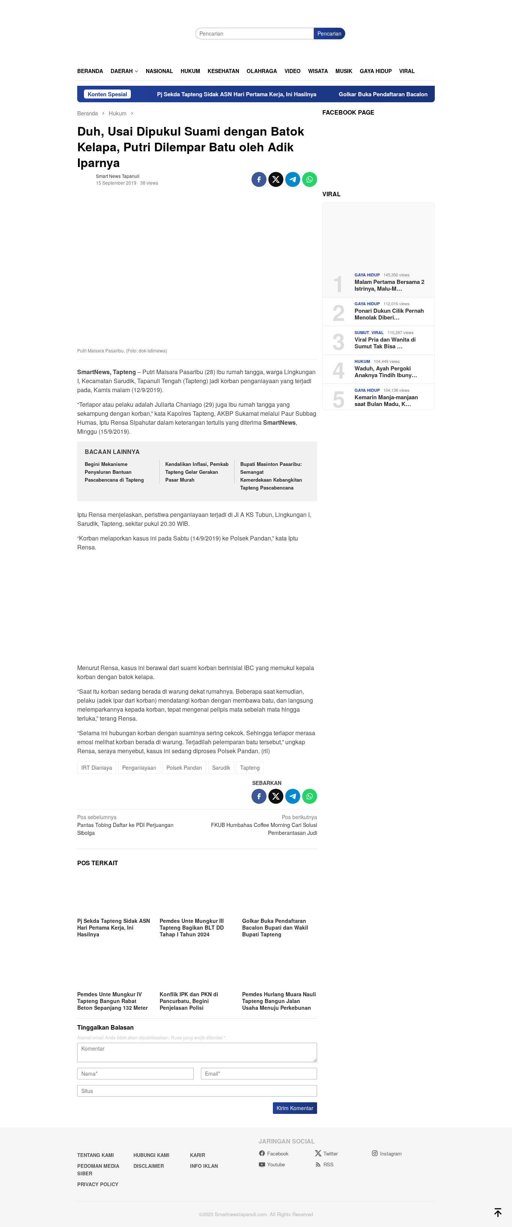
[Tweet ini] (275, 179)
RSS (328, 1164)
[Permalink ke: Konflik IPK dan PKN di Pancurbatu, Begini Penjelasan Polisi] (197, 968)
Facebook (278, 1153)
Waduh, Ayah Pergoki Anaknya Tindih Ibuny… (386, 371)
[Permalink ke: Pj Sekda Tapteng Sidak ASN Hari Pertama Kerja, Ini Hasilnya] (114, 894)
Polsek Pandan (184, 767)
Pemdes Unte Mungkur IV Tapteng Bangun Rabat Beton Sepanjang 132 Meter (112, 1000)
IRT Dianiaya (96, 767)
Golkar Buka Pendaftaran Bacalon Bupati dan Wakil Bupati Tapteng (406, 94)
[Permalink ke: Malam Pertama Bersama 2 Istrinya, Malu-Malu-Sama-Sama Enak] (378, 234)
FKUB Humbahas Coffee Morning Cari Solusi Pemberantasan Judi (264, 824)
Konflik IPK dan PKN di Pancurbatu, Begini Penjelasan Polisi (189, 1000)
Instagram (391, 1153)
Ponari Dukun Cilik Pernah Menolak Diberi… (389, 313)
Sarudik (221, 767)
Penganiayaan (139, 767)
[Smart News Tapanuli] (133, 32)
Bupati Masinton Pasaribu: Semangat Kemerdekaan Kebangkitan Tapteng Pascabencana (271, 475)
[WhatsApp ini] (309, 179)
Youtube (276, 1164)
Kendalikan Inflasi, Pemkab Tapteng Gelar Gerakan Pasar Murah (197, 471)
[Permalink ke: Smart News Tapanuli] (84, 178)
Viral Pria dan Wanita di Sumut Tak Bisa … (385, 342)
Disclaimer (148, 1165)
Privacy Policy (97, 1184)
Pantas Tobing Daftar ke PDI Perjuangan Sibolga (125, 824)
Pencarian (329, 33)
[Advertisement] (197, 609)
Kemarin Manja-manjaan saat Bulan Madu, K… (386, 400)
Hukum (362, 361)
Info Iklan (204, 1165)
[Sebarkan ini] (259, 179)
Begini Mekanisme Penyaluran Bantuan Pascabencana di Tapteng (114, 471)
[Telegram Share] (292, 179)
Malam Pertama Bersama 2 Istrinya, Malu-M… (389, 284)
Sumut (362, 332)
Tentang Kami (95, 1154)
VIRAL (377, 332)
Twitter (330, 1153)
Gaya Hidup (367, 275)
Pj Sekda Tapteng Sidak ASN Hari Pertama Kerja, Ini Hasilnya (216, 94)
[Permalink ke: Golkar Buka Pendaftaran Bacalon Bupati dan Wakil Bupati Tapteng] (279, 894)
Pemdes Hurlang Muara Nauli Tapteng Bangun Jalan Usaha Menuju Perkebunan (279, 1000)
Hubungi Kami (151, 1154)
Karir (197, 1154)
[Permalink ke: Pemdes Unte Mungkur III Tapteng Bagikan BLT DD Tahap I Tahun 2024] (197, 894)
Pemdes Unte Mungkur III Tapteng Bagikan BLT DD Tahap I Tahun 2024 (192, 927)
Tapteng (250, 767)
